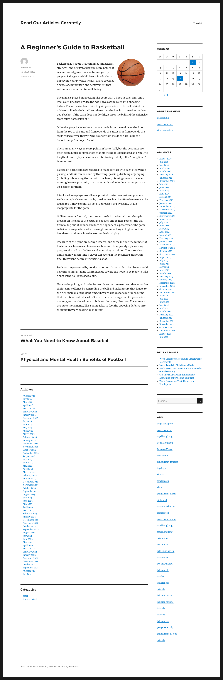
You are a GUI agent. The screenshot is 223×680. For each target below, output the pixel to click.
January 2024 (29, 478)
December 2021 (30, 558)
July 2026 (27, 399)
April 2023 (28, 507)
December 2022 (30, 520)
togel (25, 596)
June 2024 (28, 462)
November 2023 (30, 485)
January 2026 (29, 415)
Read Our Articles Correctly (50, 22)
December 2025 (30, 418)
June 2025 (28, 424)
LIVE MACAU (163, 455)
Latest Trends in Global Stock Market (177, 365)
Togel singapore (165, 423)
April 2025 (28, 431)
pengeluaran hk (164, 430)
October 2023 (29, 488)
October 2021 (29, 564)
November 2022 (30, 523)
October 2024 (29, 450)
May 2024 (27, 466)
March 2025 (29, 434)
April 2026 (28, 405)
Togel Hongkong (165, 443)
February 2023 (30, 513)
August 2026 (29, 396)
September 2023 (31, 491)
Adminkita (25, 67)
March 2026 (29, 408)
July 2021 (27, 574)
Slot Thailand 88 (165, 130)
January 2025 (29, 440)
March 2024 (29, 472)
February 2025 (30, 437)
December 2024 (30, 443)
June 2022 (28, 539)
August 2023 (29, 494)
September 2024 (31, 453)
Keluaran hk (163, 118)
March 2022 (29, 548)
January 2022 (29, 555)
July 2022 (27, 536)
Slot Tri (160, 474)
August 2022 (29, 532)
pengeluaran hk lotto (167, 634)
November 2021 (30, 561)
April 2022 (28, 545)
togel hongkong (164, 436)
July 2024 (27, 459)
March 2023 (28, 510)
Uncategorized (27, 76)
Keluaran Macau (164, 449)
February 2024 (30, 475)
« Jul (166, 95)
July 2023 (27, 497)
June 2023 (27, 501)
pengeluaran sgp (165, 124)
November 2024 (30, 447)
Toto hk (198, 23)
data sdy (161, 640)
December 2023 (30, 482)
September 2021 (30, 567)
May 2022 (27, 542)
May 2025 (27, 427)
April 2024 (28, 469)
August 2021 (29, 571)
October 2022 (29, 526)
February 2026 (30, 411)
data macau (162, 538)
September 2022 (31, 529)
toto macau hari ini (166, 506)
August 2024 (29, 456)
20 (179, 78)
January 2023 (29, 517)
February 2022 (30, 552)
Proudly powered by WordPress (64, 666)
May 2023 (27, 504)
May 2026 (27, 402)
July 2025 (27, 421)
